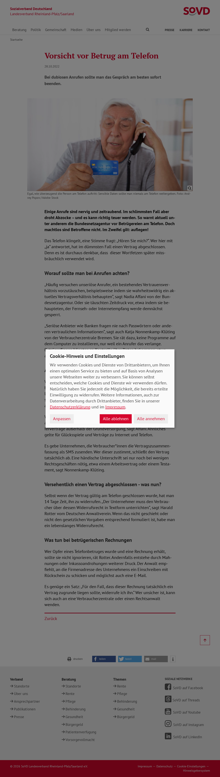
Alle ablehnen (115, 418)
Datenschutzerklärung (70, 407)
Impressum (115, 407)
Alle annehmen (151, 418)
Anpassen (61, 418)
